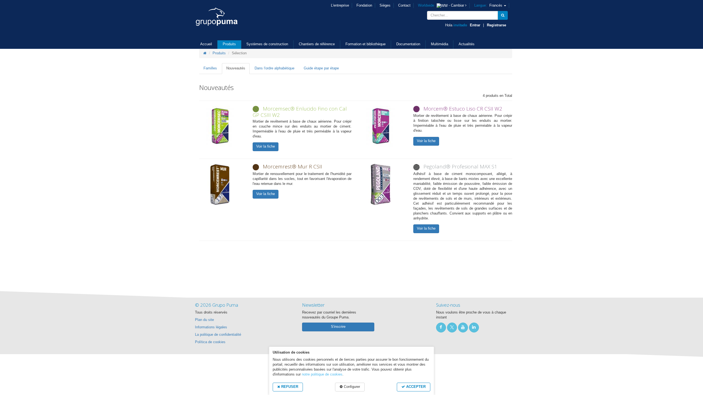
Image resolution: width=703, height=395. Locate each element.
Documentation (408, 44)
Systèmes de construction (267, 44)
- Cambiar (441, 5)
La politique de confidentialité (218, 335)
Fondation (364, 5)
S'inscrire (338, 327)
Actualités (467, 44)
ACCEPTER (415, 387)
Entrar (475, 25)
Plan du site (204, 320)
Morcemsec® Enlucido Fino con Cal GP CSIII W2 (300, 112)
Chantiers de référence (317, 44)
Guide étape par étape (321, 68)
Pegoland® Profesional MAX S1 (460, 166)
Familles (210, 68)
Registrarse (496, 25)
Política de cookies (210, 342)
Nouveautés (235, 68)
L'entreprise (340, 5)
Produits (229, 44)
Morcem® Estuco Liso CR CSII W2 (462, 108)
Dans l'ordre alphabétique (274, 68)
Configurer (351, 387)
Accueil (206, 44)
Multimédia (439, 44)
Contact (404, 5)
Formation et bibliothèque (365, 44)
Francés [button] (488, 5)
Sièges (385, 5)
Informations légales (211, 327)
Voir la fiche (265, 146)
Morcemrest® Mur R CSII (292, 166)
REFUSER (289, 387)
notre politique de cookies (322, 374)
